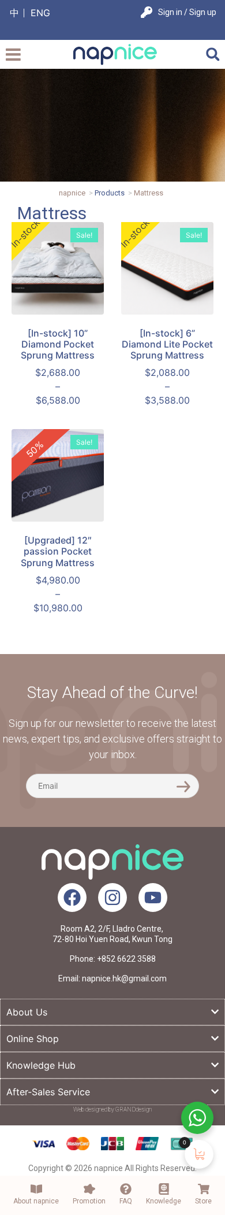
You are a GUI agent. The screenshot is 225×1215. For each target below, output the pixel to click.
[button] (212, 54)
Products (110, 193)
